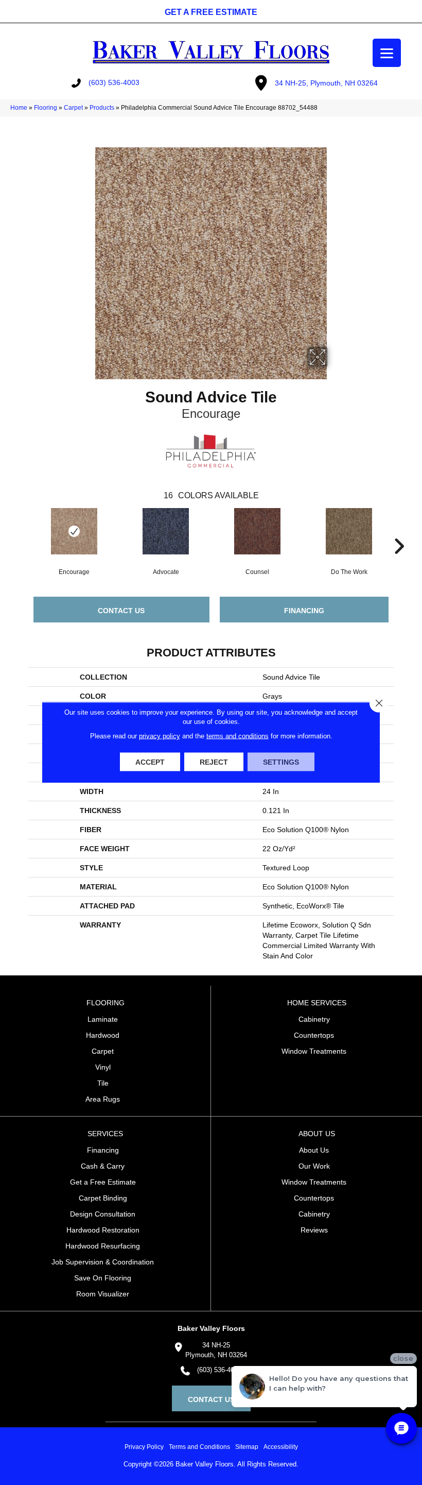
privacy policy (159, 736)
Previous (23, 531)
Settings (281, 762)
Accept (150, 762)
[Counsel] (257, 531)
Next (399, 531)
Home (18, 107)
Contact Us (121, 610)
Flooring (45, 107)
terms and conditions (237, 736)
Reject (214, 762)
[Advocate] (166, 531)
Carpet (73, 107)
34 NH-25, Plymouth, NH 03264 (326, 83)
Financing (304, 610)
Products (102, 107)
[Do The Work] (349, 531)
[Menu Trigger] (387, 53)
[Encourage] (74, 531)
